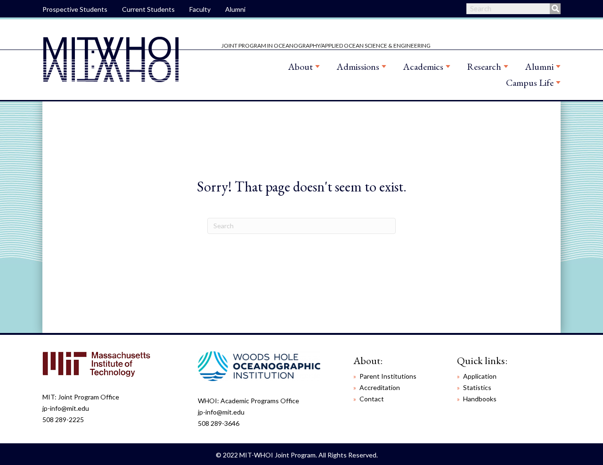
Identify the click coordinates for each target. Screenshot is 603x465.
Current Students (148, 9)
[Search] (555, 8)
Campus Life (530, 82)
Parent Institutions (387, 376)
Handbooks (480, 399)
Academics (423, 66)
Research (484, 66)
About (300, 66)
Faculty (200, 9)
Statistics (477, 387)
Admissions (357, 66)
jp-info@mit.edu (65, 408)
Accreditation (379, 387)
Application (480, 376)
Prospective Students (74, 9)
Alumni (235, 9)
